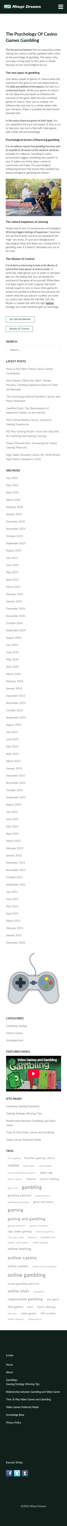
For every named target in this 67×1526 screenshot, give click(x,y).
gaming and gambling (27, 1219)
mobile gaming (40, 1243)
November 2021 (16, 870)
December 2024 (15, 608)
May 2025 (12, 572)
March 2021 (13, 921)
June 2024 (12, 652)
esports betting (49, 1179)
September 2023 (16, 717)
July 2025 (12, 558)
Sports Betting (46, 1307)
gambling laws (43, 1196)
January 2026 (14, 514)
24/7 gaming (14, 1158)
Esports (31, 1179)
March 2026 (13, 500)
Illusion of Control (19, 329)
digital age (46, 1172)
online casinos (18, 1266)
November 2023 (16, 703)
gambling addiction (20, 1195)
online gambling (27, 1275)
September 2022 (16, 797)
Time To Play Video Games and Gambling (30, 1132)
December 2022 (15, 775)
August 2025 (13, 550)
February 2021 (14, 928)
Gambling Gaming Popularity (22, 1106)
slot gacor (53, 1299)
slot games (15, 1306)
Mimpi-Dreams (38, 1506)
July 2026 (12, 478)
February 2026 (14, 507)
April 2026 (12, 492)
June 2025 (12, 565)
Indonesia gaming (44, 1232)
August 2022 (13, 804)
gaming (16, 1210)
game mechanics (43, 1202)
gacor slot (13, 1188)
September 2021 (16, 884)
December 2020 (15, 942)
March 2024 (13, 674)
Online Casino (14, 1033)
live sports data (16, 1237)
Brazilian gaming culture (39, 1158)
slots (30, 1307)
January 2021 (14, 935)
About (9, 1372)
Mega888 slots (48, 1237)
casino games (45, 1166)
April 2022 (12, 833)
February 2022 (14, 848)
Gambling (11, 1380)
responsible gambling (25, 1299)
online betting (19, 1249)
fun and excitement (20, 319)
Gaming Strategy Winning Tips (24, 1113)
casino (13, 1165)
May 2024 (12, 659)
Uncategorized (14, 1040)
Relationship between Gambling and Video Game (33, 1392)
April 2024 (12, 666)
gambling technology (18, 1202)
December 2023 (15, 696)
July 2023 (12, 732)
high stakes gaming (20, 1231)
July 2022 (12, 812)
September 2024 (16, 630)
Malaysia (32, 1237)
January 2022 (14, 855)
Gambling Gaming (16, 1026)
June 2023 (12, 739)
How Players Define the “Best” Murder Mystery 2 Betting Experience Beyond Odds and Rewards (32, 385)
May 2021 (12, 906)
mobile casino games (18, 1243)
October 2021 (14, 877)
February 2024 (14, 681)
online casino (22, 1258)
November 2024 (16, 616)
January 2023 (14, 768)
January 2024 (14, 688)
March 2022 (13, 841)
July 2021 (12, 892)
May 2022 (12, 826)
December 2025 (15, 521)
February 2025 (14, 594)
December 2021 (15, 862)
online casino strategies (44, 1267)
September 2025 (16, 543)
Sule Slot (12, 1314)
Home (9, 1365)
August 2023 (13, 725)
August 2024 (13, 638)
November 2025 (16, 529)
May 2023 (12, 746)
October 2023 (14, 710)
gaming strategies (38, 1226)
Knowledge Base (15, 1415)
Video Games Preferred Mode (23, 1140)
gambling (32, 1187)
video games (28, 1313)
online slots (18, 1291)
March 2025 (13, 587)
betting (50, 303)
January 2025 (14, 601)
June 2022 (12, 819)
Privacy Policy (13, 1423)
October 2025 (14, 536)
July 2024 (12, 645)
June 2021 (12, 899)
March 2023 (13, 761)
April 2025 (12, 579)
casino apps (29, 1166)
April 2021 (12, 913)
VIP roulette (48, 1313)
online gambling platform (23, 1284)
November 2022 (16, 783)
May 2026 (12, 485)
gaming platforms (17, 1226)
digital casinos (15, 1179)
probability (38, 1292)
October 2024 (14, 623)
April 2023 (12, 754)
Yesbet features (16, 1319)
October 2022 (14, 790)
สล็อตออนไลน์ (34, 1319)
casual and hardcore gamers (22, 1173)
